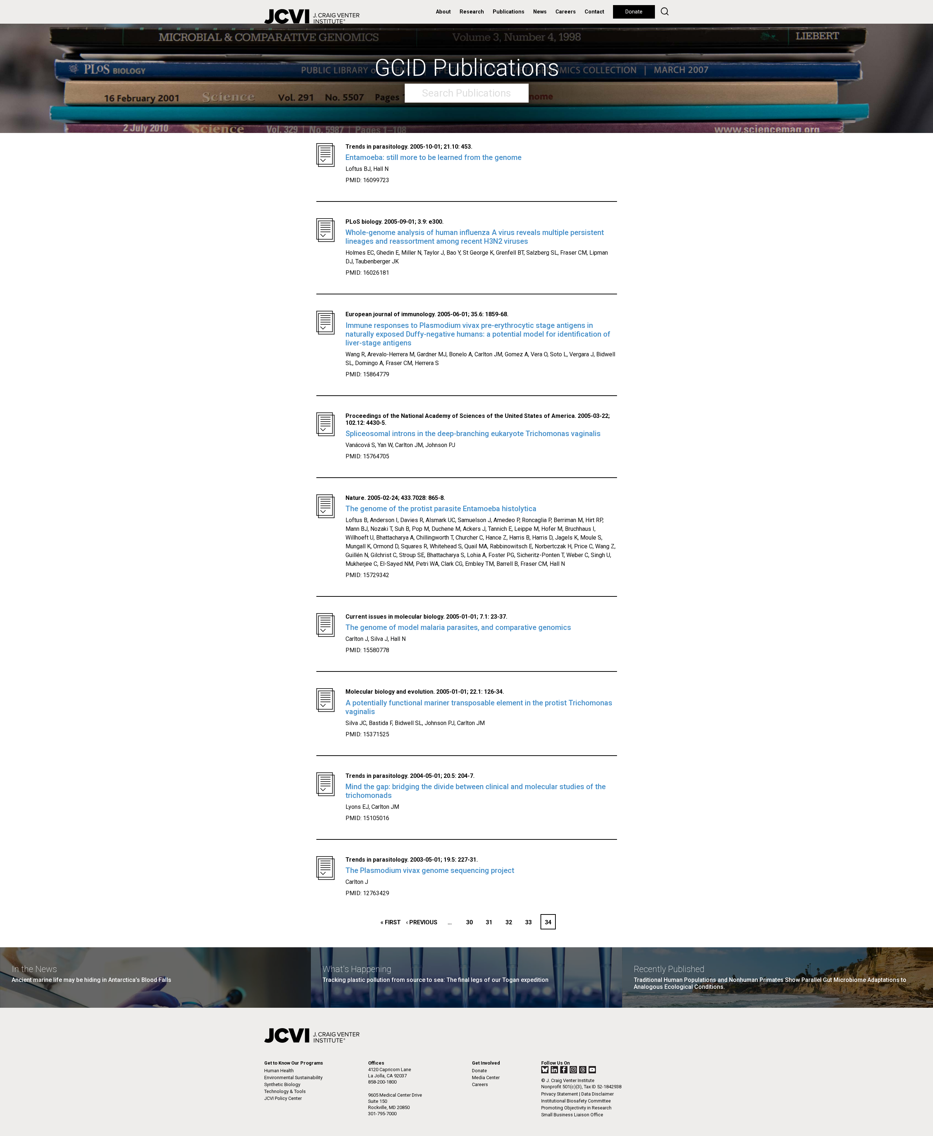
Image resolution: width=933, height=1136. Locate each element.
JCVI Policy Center (283, 1098)
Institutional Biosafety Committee (576, 1101)
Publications (508, 12)
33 (530, 922)
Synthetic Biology (282, 1084)
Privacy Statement (559, 1094)
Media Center (486, 1077)
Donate (634, 12)
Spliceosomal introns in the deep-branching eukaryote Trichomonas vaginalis (473, 433)
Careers (565, 12)
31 (491, 922)
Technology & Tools (285, 1091)
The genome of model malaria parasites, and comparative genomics (458, 627)
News (540, 12)
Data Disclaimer (597, 1094)
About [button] (443, 12)
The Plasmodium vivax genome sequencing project (430, 870)
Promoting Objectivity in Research (576, 1107)
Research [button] (472, 12)
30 (471, 922)
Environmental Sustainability (293, 1077)
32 (510, 922)
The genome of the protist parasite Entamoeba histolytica (441, 508)
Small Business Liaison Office (572, 1114)
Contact (594, 12)
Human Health (279, 1070)
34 (550, 922)
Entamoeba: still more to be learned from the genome (434, 157)
